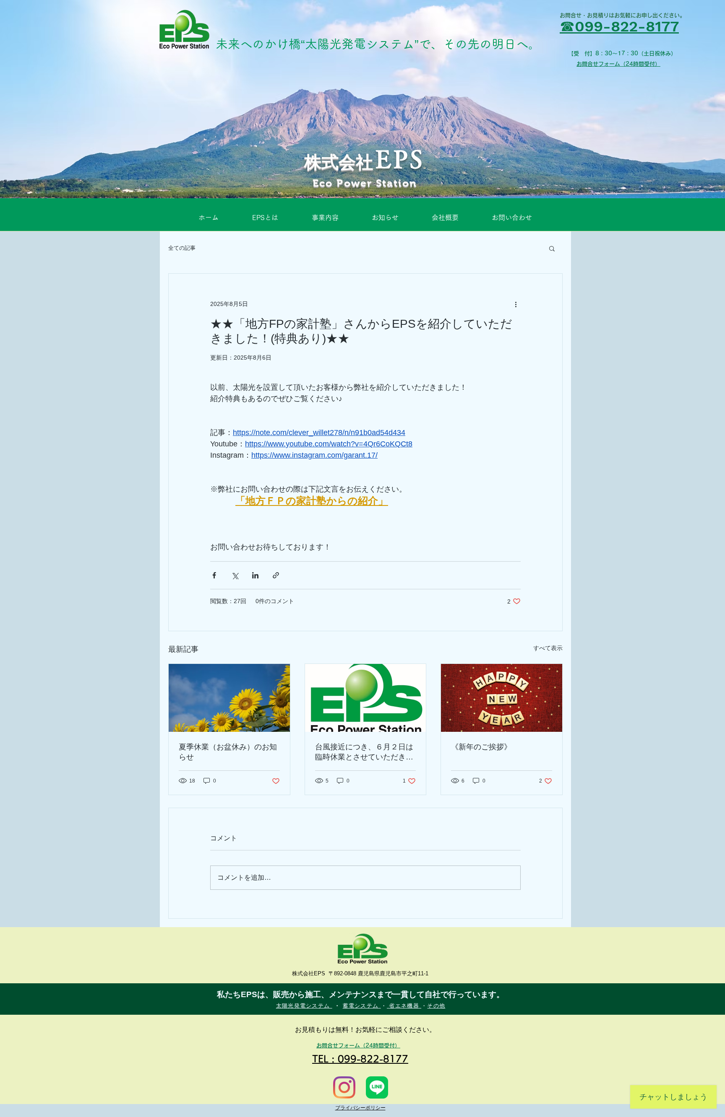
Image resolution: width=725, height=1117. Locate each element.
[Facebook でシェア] (214, 575)
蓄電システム (362, 1006)
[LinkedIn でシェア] (255, 575)
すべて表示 (548, 648)
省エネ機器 (404, 1006)
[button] (552, 248)
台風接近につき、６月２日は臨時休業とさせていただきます (364, 752)
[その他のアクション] (516, 304)
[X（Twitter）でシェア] (235, 575)
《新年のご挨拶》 (481, 747)
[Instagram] (344, 1087)
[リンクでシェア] (276, 575)
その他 (436, 1006)
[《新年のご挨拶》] (501, 698)
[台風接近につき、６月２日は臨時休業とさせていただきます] (365, 698)
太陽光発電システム (304, 1006)
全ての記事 (182, 248)
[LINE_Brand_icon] (377, 1087)
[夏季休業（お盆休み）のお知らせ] (229, 698)
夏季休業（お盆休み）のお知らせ (228, 752)
